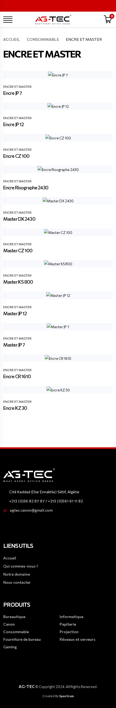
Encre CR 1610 (17, 376)
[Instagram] (93, 5)
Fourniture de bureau (22, 639)
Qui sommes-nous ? (20, 566)
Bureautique (14, 616)
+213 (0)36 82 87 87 (27, 501)
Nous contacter (17, 582)
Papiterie (68, 624)
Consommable (43, 39)
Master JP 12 (15, 313)
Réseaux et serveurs (77, 639)
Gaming (10, 647)
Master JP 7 (14, 345)
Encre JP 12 (13, 124)
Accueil (11, 39)
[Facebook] (85, 5)
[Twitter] (102, 5)
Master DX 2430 (19, 219)
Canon (9, 624)
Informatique (71, 616)
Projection (69, 631)
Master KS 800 (18, 282)
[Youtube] (110, 5)
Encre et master (17, 86)
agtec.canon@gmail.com (31, 510)
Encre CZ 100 (16, 156)
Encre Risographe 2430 (26, 187)
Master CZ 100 (18, 250)
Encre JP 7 (12, 93)
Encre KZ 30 (15, 408)
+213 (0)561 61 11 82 (65, 501)
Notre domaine (16, 574)
